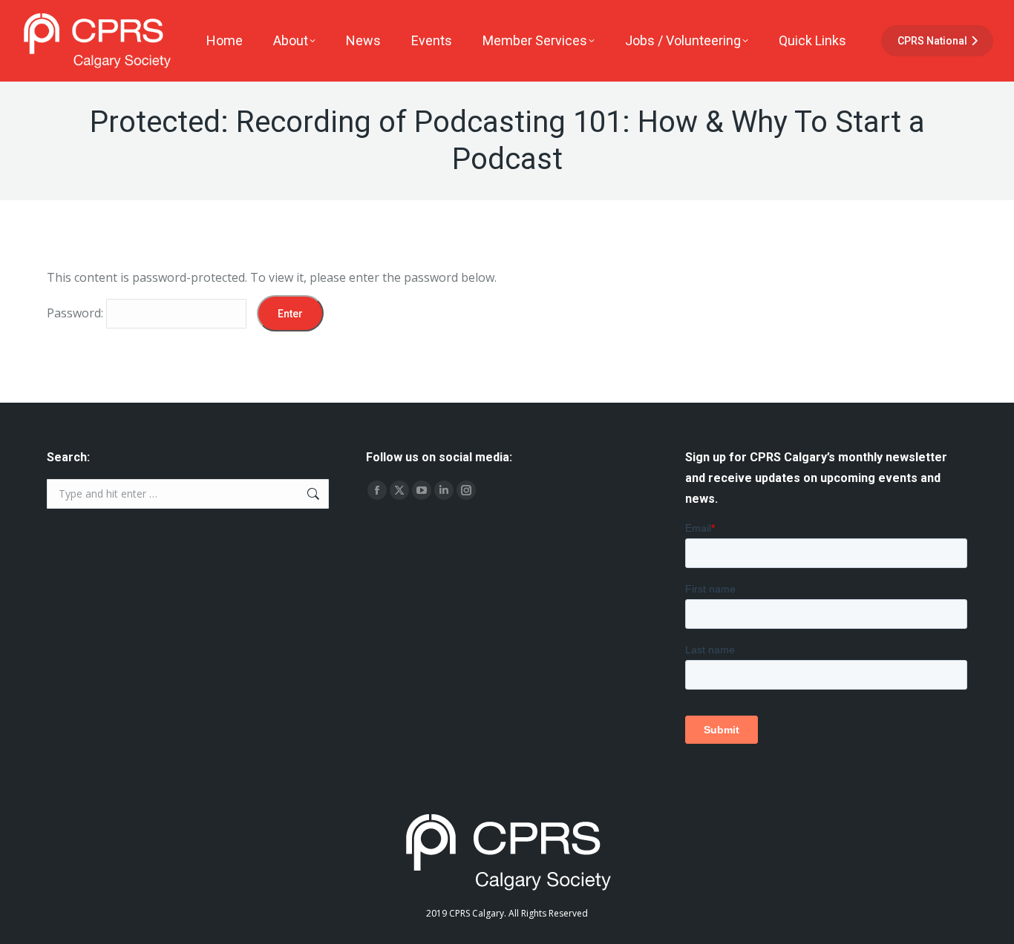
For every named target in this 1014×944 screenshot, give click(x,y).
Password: (76, 313)
